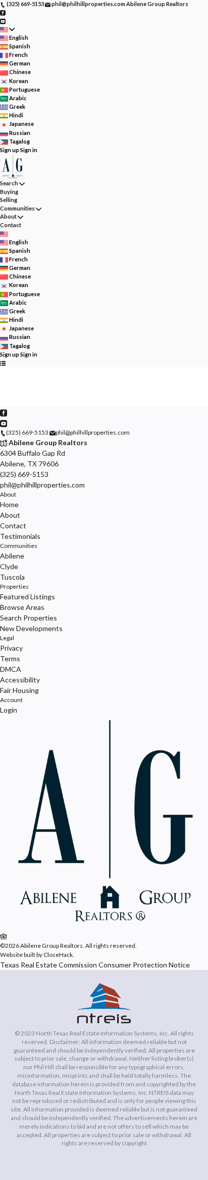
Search (9, 183)
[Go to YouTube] (3, 20)
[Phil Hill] (104, 926)
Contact (10, 225)
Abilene (12, 555)
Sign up (9, 150)
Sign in (28, 150)
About (8, 216)
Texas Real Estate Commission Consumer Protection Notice (95, 964)
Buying (9, 191)
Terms (10, 658)
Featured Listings (27, 596)
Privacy (11, 648)
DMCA (10, 669)
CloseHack (58, 954)
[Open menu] (3, 363)
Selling (8, 199)
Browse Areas (22, 607)
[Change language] (7, 29)
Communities (17, 208)
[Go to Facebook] (3, 12)
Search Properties (28, 617)
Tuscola (12, 577)
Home (9, 504)
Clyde (9, 566)
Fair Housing (19, 690)
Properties (14, 586)
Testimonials (20, 536)
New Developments (31, 628)
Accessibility (20, 679)
